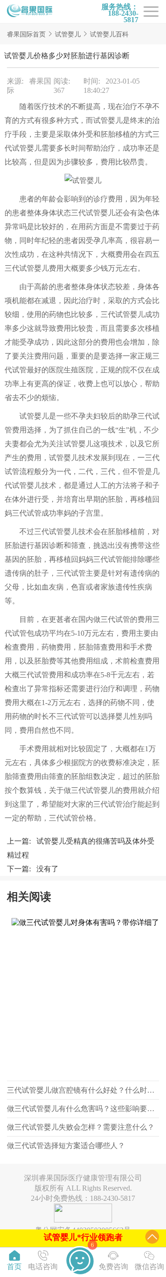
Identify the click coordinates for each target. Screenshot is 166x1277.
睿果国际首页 (26, 34)
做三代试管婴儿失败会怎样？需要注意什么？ (80, 1127)
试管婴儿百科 (109, 34)
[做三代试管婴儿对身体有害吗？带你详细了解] (83, 997)
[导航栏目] (30, 11)
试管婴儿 (68, 34)
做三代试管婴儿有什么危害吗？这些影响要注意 (84, 1109)
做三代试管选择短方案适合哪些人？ (66, 1145)
